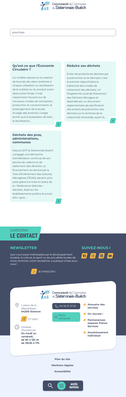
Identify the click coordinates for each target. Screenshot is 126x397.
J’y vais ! (33, 319)
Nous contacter (65, 317)
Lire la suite (36, 93)
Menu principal (61, 385)
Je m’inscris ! (47, 271)
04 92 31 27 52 (67, 306)
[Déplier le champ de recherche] (50, 386)
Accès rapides (74, 385)
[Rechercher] (15, 42)
